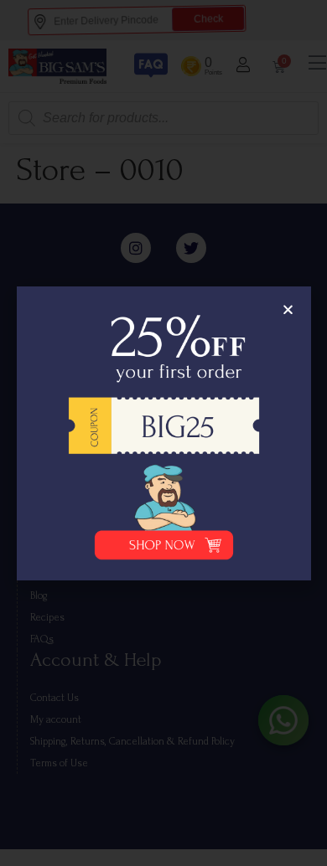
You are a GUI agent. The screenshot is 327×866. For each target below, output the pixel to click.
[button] (288, 309)
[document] (163, 433)
